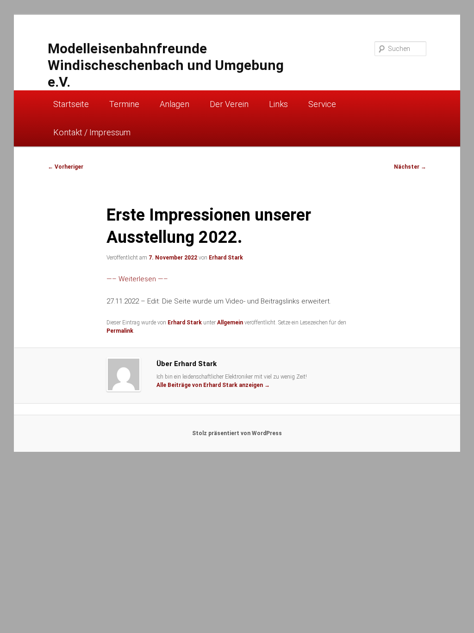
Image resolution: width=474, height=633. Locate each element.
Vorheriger (65, 167)
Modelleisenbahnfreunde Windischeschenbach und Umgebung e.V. (166, 65)
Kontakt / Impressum (92, 132)
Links (278, 104)
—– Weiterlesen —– (137, 279)
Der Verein (229, 104)
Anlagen (174, 104)
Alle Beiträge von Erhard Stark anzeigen (213, 385)
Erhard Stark (226, 257)
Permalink (119, 331)
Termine (124, 104)
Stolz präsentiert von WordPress (237, 433)
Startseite (71, 104)
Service (322, 104)
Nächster (410, 167)
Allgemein (230, 322)
